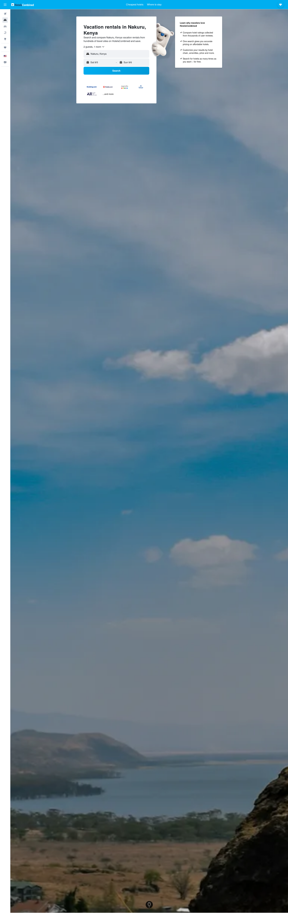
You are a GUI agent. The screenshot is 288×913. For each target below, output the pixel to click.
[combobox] (94, 46)
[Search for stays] (5, 20)
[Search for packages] (5, 33)
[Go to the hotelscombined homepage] (22, 4)
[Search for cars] (5, 26)
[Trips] (5, 47)
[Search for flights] (5, 14)
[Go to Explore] (5, 39)
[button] (5, 4)
